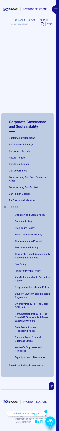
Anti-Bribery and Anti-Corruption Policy (32, 279)
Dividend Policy (23, 221)
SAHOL (18, 20)
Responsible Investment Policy (32, 287)
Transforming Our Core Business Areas (27, 179)
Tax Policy (20, 264)
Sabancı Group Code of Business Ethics (28, 339)
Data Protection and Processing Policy (26, 329)
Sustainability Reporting (22, 138)
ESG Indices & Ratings (21, 144)
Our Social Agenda (19, 164)
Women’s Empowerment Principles (28, 349)
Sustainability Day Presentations (27, 365)
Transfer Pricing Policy (28, 270)
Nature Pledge (17, 157)
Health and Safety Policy (28, 234)
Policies (13, 206)
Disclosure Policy (24, 228)
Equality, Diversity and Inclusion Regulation (32, 295)
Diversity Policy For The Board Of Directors (32, 305)
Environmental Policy (26, 247)
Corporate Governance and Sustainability (27, 124)
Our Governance (18, 170)
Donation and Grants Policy (30, 214)
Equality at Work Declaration (30, 357)
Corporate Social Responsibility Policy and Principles (32, 256)
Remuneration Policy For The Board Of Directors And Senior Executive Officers (32, 317)
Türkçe (49, 24)
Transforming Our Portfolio (24, 187)
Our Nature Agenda (19, 151)
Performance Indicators (22, 200)
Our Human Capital (19, 193)
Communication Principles (29, 241)
